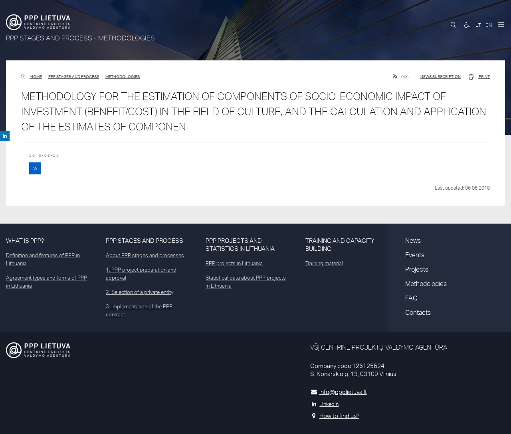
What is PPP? (25, 240)
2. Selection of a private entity (139, 292)
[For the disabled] (467, 25)
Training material (324, 263)
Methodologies (122, 76)
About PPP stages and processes (145, 255)
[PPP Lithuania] (38, 22)
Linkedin (329, 404)
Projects (416, 269)
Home (36, 76)
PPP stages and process (73, 76)
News (413, 240)
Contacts (418, 312)
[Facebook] (5, 136)
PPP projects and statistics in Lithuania (240, 244)
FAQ (411, 298)
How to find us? (339, 416)
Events (414, 255)
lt (478, 25)
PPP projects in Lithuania (234, 263)
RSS (404, 76)
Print (484, 76)
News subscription (440, 76)
